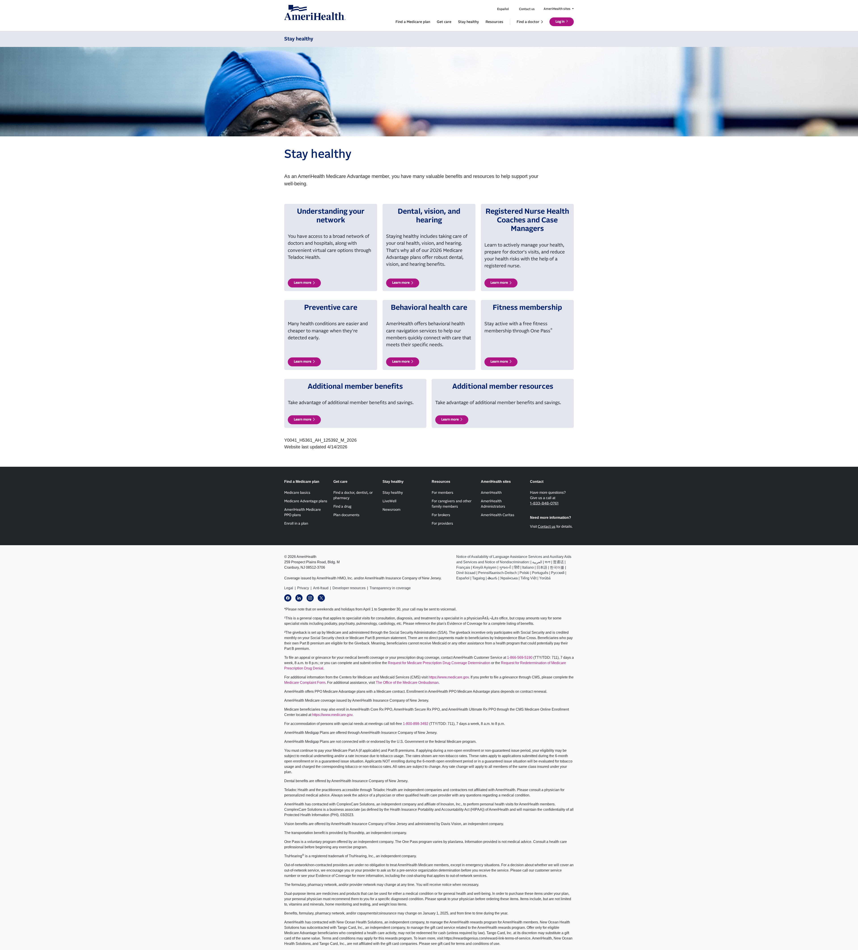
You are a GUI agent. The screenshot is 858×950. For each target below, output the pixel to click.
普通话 (558, 562)
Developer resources (349, 588)
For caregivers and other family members (451, 503)
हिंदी (516, 567)
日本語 (541, 567)
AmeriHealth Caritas (497, 515)
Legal (288, 588)
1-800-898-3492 (415, 724)
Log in (560, 21)
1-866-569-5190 (519, 657)
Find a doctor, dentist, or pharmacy (353, 495)
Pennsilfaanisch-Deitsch (497, 573)
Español (503, 9)
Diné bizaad (465, 573)
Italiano (528, 567)
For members (442, 492)
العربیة (537, 562)
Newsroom (391, 509)
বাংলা (547, 562)
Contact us (527, 9)
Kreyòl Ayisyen (484, 567)
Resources (494, 22)
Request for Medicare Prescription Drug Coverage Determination (439, 663)
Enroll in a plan (296, 523)
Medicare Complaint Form (304, 682)
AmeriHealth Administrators (493, 503)
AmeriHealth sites (557, 9)
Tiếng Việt (528, 578)
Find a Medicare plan (412, 22)
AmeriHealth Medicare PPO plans (302, 512)
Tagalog (478, 578)
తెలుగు (492, 578)
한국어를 (557, 567)
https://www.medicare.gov (449, 677)
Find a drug (342, 506)
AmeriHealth (491, 492)
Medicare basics (297, 492)
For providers (442, 523)
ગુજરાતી (505, 567)
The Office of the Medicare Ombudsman (407, 682)
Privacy (303, 588)
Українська (509, 578)
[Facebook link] (287, 598)
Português (540, 573)
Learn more (302, 282)
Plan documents (346, 515)
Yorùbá (545, 578)
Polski (524, 573)
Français (463, 567)
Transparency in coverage (390, 588)
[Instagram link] (310, 598)
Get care (444, 22)
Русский (557, 573)
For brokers (441, 515)
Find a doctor (528, 22)
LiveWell (389, 501)
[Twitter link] (321, 598)
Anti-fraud (320, 588)
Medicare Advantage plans (305, 501)
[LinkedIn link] (299, 598)
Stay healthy (468, 22)
